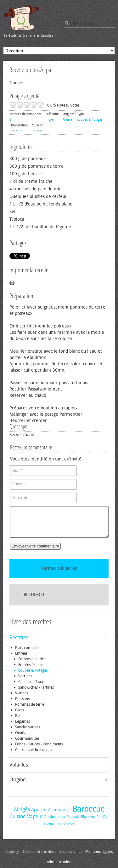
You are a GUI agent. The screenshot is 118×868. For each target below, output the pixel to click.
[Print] (11, 282)
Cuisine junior (54, 817)
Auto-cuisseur (59, 809)
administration (59, 862)
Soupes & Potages (90, 120)
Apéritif (39, 810)
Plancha (88, 816)
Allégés (22, 810)
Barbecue (88, 809)
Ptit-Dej (103, 817)
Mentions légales (99, 851)
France (67, 120)
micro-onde (65, 823)
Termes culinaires (59, 568)
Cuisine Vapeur (26, 816)
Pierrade (73, 817)
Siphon (49, 823)
